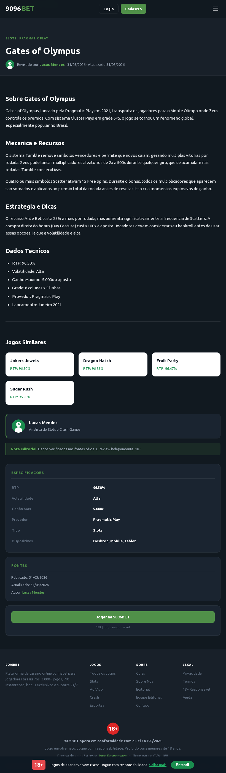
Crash (94, 697)
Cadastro (133, 9)
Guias (140, 673)
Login (109, 9)
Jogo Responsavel (113, 756)
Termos (189, 681)
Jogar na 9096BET (113, 617)
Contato (142, 705)
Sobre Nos (144, 681)
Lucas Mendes (52, 64)
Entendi (182, 765)
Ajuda (187, 697)
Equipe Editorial (149, 697)
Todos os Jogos (103, 673)
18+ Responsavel (196, 689)
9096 (20, 8)
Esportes (97, 705)
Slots (11, 38)
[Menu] (215, 8)
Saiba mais (157, 765)
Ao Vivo (96, 689)
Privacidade (192, 673)
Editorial (143, 689)
